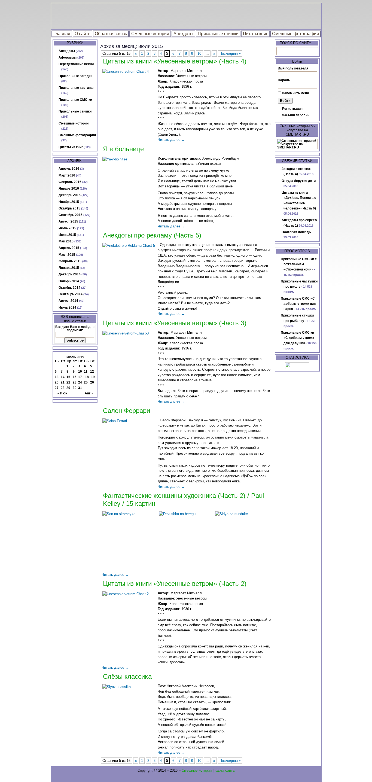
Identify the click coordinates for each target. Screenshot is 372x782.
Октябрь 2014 (69, 288)
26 (92, 382)
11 (85, 371)
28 (63, 388)
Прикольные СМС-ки (75, 100)
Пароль (284, 80)
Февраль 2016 (70, 182)
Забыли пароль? (295, 115)
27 (57, 388)
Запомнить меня (295, 93)
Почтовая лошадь (296, 232)
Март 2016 (67, 175)
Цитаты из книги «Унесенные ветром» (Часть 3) (174, 323)
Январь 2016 (69, 188)
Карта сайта (224, 770)
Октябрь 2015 (69, 208)
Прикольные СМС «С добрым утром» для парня (298, 304)
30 (75, 388)
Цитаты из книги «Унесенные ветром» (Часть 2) (174, 583)
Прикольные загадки (75, 76)
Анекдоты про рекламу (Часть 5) (152, 235)
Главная (61, 33)
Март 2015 (67, 255)
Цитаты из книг (71, 147)
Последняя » (230, 53)
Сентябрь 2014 (71, 294)
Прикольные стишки (218, 33)
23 (75, 382)
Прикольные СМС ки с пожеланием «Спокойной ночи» (299, 264)
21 (63, 382)
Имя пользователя (293, 68)
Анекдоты (183, 33)
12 (92, 371)
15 (68, 377)
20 (57, 382)
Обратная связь (111, 33)
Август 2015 (68, 221)
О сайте (82, 33)
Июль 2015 (67, 228)
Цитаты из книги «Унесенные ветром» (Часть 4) (174, 61)
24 (80, 382)
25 (86, 382)
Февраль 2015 (70, 261)
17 (80, 377)
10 (80, 371)
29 (68, 388)
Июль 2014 (67, 307)
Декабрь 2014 (70, 274)
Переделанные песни (76, 64)
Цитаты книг (255, 33)
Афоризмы (68, 57)
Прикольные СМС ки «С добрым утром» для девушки (297, 338)
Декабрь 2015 (70, 195)
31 (80, 388)
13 (57, 377)
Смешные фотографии (295, 33)
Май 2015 (66, 241)
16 (75, 377)
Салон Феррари (126, 410)
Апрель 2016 (69, 169)
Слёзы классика (127, 676)
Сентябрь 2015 (71, 215)
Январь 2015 (69, 268)
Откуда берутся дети (299, 181)
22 (68, 382)
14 (63, 377)
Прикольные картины (76, 88)
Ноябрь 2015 (69, 202)
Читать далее (171, 140)
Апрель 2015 (69, 248)
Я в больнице (123, 149)
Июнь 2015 (67, 235)
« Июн (62, 393)
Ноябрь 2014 (69, 281)
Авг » (89, 393)
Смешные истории (150, 33)
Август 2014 (68, 301)
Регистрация (292, 109)
